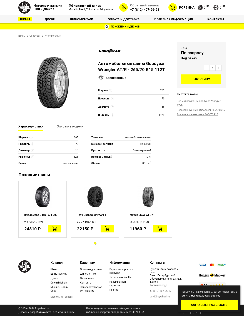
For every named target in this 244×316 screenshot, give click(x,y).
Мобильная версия (62, 296)
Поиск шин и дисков (125, 26)
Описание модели (70, 126)
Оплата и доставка (124, 19)
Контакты (215, 19)
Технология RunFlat (120, 277)
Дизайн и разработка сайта (34, 312)
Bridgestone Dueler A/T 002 (40, 215)
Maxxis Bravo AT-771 (142, 215)
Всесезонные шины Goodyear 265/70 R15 (201, 110)
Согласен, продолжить (209, 305)
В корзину (201, 79)
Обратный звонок (144, 5)
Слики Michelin (59, 282)
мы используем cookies (205, 295)
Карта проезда (158, 285)
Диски (49, 19)
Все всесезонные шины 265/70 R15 (197, 114)
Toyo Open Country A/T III (92, 215)
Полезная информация (173, 19)
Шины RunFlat (59, 273)
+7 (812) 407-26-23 (144, 9)
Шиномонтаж (81, 19)
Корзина (187, 7)
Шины (25, 19)
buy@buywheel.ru (160, 296)
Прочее (113, 289)
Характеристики (30, 126)
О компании (87, 278)
